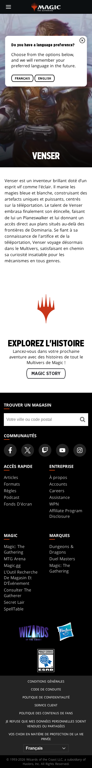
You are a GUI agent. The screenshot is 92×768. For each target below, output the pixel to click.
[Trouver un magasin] (82, 419)
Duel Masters (62, 559)
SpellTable (14, 609)
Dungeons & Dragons (61, 549)
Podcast (11, 497)
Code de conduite (46, 689)
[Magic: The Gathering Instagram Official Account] (79, 450)
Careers (56, 490)
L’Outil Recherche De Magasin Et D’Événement (21, 577)
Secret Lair (14, 602)
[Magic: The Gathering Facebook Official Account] (10, 450)
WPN (54, 504)
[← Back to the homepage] (46, 6)
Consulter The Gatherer (17, 592)
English (44, 78)
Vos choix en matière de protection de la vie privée (46, 736)
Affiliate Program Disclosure (65, 513)
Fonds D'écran (18, 504)
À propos (58, 477)
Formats (12, 484)
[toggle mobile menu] (8, 7)
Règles (10, 490)
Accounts (58, 484)
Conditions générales (46, 681)
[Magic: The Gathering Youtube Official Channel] (62, 450)
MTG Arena (15, 559)
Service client (45, 705)
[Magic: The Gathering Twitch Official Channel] (45, 450)
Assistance (59, 497)
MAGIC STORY (46, 373)
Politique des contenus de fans (46, 713)
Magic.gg (12, 565)
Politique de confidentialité (46, 697)
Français (22, 78)
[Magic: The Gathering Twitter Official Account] (27, 450)
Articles (11, 477)
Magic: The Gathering (14, 549)
